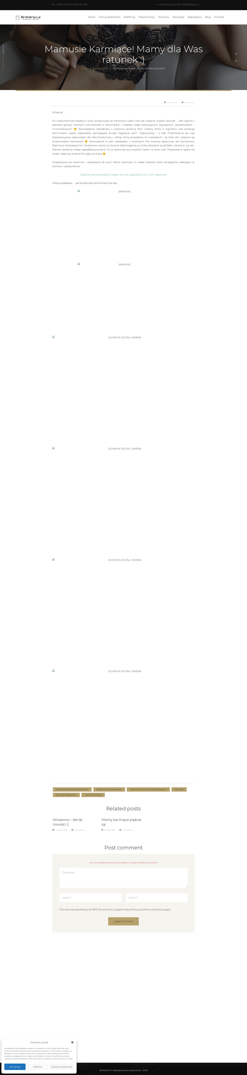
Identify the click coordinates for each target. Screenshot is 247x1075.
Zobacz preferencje (61, 1066)
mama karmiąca (93, 794)
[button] (72, 1042)
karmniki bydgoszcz (66, 794)
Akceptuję (14, 1066)
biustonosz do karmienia (109, 789)
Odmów (37, 1066)
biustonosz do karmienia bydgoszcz (148, 789)
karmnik (179, 789)
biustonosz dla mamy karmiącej (72, 789)
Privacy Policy (130, 909)
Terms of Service (153, 909)
